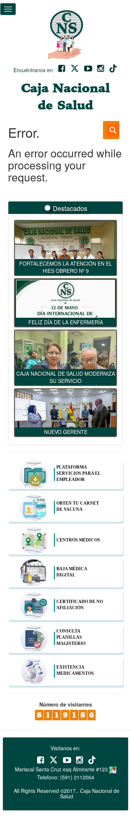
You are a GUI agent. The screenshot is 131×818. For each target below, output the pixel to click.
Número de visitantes (65, 704)
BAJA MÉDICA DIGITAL (71, 572)
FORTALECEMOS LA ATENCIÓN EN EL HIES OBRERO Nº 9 (65, 267)
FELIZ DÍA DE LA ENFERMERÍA (65, 322)
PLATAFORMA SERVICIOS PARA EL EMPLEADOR (78, 473)
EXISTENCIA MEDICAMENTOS (75, 670)
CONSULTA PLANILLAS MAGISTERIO (71, 637)
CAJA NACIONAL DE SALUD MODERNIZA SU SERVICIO (65, 377)
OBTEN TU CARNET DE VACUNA (77, 506)
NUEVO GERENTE (65, 431)
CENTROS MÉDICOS (78, 540)
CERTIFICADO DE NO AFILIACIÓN (79, 604)
